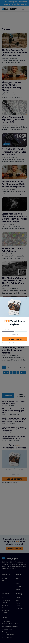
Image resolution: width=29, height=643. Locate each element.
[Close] (26, 298)
